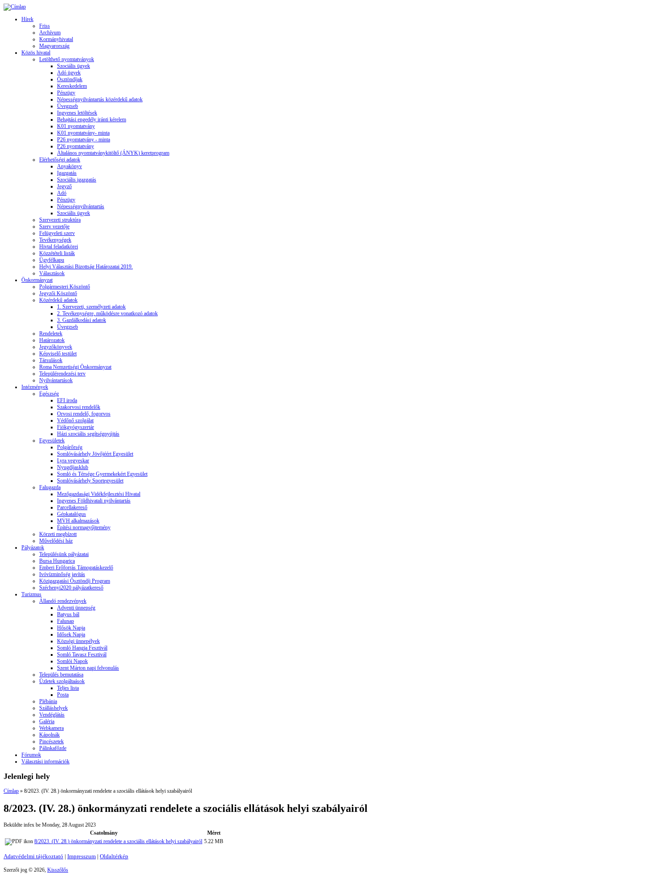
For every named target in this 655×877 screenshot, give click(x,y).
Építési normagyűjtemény (84, 527)
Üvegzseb (67, 106)
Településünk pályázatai (64, 554)
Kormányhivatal (56, 39)
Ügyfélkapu (51, 260)
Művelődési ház (56, 541)
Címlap (11, 791)
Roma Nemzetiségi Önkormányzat (75, 367)
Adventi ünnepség (76, 608)
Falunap (65, 621)
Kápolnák (49, 735)
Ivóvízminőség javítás (62, 574)
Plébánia (48, 701)
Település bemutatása (61, 674)
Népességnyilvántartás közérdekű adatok (100, 99)
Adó (61, 193)
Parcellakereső (72, 507)
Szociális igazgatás (76, 180)
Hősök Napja (71, 628)
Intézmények (34, 387)
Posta (63, 695)
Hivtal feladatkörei (58, 246)
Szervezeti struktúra (60, 220)
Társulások (50, 360)
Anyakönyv (69, 166)
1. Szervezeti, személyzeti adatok (91, 307)
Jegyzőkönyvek (55, 347)
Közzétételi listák (57, 253)
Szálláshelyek (53, 708)
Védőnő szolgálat (75, 420)
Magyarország (54, 46)
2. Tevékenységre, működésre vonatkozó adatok (107, 313)
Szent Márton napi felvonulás (88, 668)
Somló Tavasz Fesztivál (81, 654)
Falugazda (50, 487)
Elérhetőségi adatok (59, 159)
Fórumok (31, 755)
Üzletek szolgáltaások (62, 681)
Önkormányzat (37, 280)
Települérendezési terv (62, 374)
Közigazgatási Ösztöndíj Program (74, 581)
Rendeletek (50, 333)
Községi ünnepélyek (78, 641)
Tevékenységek (55, 240)
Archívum (50, 32)
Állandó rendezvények (62, 601)
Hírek (27, 19)
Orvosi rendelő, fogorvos (84, 414)
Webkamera (51, 728)
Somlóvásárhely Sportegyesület (90, 481)
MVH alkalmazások (78, 521)
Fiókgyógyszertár (75, 427)
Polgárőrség (69, 447)
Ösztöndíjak (69, 79)
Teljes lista (68, 688)
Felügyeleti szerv (57, 233)
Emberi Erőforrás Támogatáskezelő (76, 567)
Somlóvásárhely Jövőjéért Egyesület (95, 454)
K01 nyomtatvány (76, 126)
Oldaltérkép (114, 856)
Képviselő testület (58, 353)
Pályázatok (32, 547)
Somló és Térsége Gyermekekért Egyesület (102, 474)
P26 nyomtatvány (75, 146)
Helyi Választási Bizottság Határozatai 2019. (86, 267)
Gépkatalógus (71, 514)
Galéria (46, 721)
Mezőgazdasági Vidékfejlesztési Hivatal (98, 494)
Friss (44, 26)
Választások (52, 273)
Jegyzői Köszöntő (58, 293)
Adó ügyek (69, 73)
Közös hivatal (35, 52)
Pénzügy (66, 93)
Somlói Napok (72, 661)
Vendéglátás (52, 715)
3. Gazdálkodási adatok (81, 320)
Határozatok (52, 340)
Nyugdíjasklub (72, 467)
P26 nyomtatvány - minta (83, 139)
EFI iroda (67, 400)
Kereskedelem (72, 86)
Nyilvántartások (56, 380)
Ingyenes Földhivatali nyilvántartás (94, 501)
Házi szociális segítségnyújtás (88, 434)
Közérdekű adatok (58, 300)
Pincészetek (51, 741)
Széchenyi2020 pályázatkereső (71, 588)
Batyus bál (68, 614)
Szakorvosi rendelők (78, 407)
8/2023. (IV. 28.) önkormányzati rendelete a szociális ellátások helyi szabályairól (118, 841)
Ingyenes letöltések (77, 113)
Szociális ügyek (73, 66)
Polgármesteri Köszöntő (64, 287)
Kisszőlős (57, 870)
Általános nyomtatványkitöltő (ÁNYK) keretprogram (113, 153)
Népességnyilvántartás (80, 206)
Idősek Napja (71, 634)
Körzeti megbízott (58, 534)
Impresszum (81, 856)
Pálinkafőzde (52, 748)
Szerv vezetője (54, 226)
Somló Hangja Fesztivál (82, 648)
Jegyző (64, 186)
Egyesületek (52, 440)
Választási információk (45, 761)
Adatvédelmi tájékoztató (33, 856)
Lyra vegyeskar (73, 460)
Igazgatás (67, 173)
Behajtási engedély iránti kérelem (91, 119)
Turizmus (31, 594)
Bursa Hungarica (57, 561)
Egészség (49, 394)
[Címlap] (15, 7)
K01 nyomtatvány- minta (83, 133)
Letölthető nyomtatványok (66, 59)
